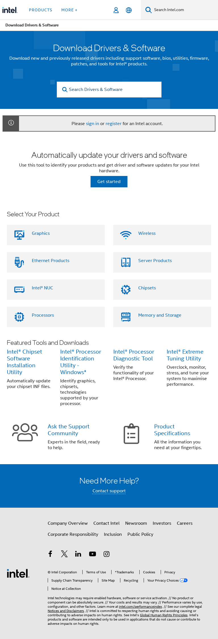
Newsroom (136, 523)
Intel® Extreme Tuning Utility (185, 355)
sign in (92, 123)
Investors (162, 523)
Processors (43, 315)
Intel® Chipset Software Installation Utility (24, 362)
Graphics (41, 233)
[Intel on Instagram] (106, 555)
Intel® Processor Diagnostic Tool (133, 355)
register (113, 123)
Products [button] (40, 10)
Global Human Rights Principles (164, 615)
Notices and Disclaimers (66, 611)
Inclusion (113, 534)
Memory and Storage (159, 315)
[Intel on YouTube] (92, 555)
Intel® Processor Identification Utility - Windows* (80, 362)
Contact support (109, 491)
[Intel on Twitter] (64, 555)
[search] (65, 89)
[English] (128, 10)
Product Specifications (172, 430)
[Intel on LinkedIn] (78, 555)
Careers (184, 523)
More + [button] (69, 10)
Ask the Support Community (68, 430)
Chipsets (147, 288)
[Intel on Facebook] (50, 555)
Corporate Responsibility (73, 534)
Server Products (155, 261)
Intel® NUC (42, 288)
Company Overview (68, 523)
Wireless (147, 233)
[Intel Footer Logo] (18, 573)
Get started (109, 181)
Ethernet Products (50, 261)
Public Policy (140, 534)
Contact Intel (106, 523)
